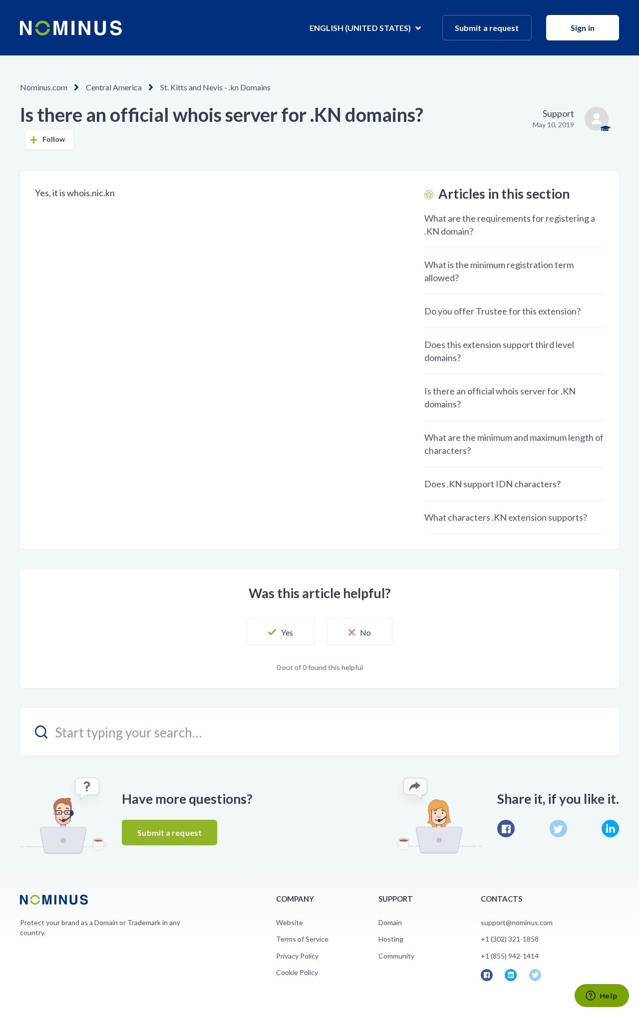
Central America (114, 87)
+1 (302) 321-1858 (510, 939)
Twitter (558, 828)
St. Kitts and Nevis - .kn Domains (215, 87)
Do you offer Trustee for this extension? (502, 311)
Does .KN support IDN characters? (492, 483)
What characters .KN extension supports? (505, 517)
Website (289, 922)
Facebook (506, 828)
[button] (281, 631)
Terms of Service (302, 939)
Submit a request (487, 27)
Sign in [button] (583, 27)
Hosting (390, 939)
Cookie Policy (297, 972)
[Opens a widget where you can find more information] (601, 996)
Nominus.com (43, 87)
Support (558, 113)
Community (396, 956)
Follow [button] (53, 139)
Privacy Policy (297, 956)
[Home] (71, 27)
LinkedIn (610, 828)
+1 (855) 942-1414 (510, 956)
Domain (390, 922)
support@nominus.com (517, 922)
